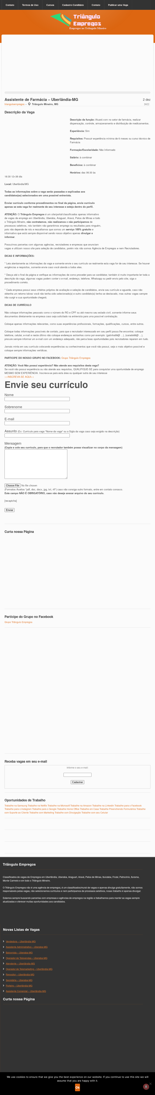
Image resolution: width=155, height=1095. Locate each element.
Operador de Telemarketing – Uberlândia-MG (29, 968)
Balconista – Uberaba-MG (19, 952)
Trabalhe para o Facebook (128, 805)
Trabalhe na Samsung (16, 805)
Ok (77, 1087)
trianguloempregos (15, 104)
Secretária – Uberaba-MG (19, 980)
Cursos (50, 5)
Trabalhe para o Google (44, 808)
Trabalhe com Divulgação (68, 812)
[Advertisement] (77, 67)
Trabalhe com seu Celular (94, 812)
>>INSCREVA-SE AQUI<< (19, 376)
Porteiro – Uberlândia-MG (19, 985)
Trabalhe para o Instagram (18, 808)
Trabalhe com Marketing (41, 812)
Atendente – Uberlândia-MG (20, 963)
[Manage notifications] (146, 1087)
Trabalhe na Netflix (37, 805)
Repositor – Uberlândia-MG (20, 974)
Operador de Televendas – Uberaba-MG (26, 958)
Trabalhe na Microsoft (59, 805)
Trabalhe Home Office (68, 808)
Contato (10, 5)
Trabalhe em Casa (89, 808)
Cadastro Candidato (73, 5)
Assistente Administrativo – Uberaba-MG (26, 946)
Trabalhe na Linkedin (103, 805)
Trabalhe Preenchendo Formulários (117, 808)
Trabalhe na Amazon (81, 805)
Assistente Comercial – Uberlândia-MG (26, 991)
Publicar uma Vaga (118, 5)
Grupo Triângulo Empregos (76, 358)
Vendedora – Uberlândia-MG (21, 941)
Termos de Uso (30, 5)
